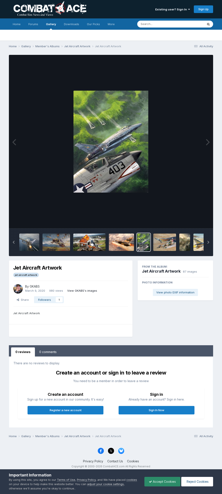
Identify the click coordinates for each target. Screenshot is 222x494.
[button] (13, 242)
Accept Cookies (164, 481)
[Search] (208, 24)
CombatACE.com (114, 466)
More (111, 24)
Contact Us (115, 461)
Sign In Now (156, 410)
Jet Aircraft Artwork (161, 271)
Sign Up (203, 9)
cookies (131, 479)
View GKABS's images (82, 290)
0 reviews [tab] (23, 352)
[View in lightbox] (110, 142)
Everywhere (190, 24)
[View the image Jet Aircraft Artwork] (29, 242)
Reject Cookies (197, 481)
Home (17, 24)
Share (24, 299)
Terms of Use (66, 479)
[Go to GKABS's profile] (18, 289)
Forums (33, 24)
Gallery (51, 24)
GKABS (35, 286)
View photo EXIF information (175, 292)
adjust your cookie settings (105, 484)
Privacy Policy (93, 461)
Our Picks (93, 24)
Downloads (71, 24)
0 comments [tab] (48, 352)
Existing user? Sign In (171, 9)
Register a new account (66, 410)
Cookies (133, 461)
